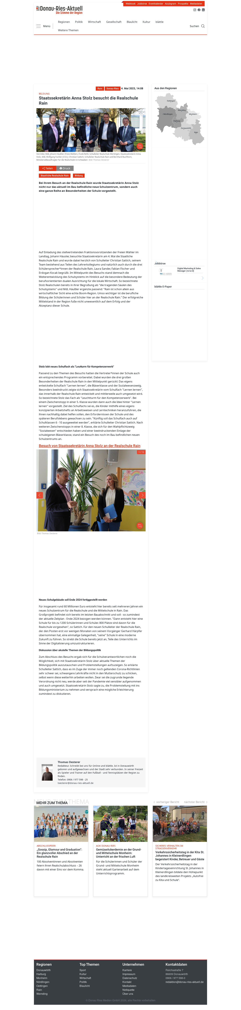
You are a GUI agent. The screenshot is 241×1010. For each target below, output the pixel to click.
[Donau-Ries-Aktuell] (59, 10)
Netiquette (128, 990)
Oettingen (42, 986)
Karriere (127, 970)
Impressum (128, 974)
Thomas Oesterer (69, 762)
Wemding (42, 994)
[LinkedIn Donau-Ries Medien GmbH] (203, 9)
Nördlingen (42, 982)
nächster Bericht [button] (194, 802)
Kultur (146, 22)
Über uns (127, 994)
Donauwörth (43, 970)
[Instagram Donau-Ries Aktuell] (194, 9)
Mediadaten (196, 3)
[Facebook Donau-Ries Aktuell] (199, 9)
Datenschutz (129, 978)
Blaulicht (132, 22)
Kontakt (126, 982)
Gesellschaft (113, 22)
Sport (83, 970)
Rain (39, 990)
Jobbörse (142, 3)
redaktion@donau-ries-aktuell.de (185, 982)
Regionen (64, 22)
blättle (159, 22)
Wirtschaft (94, 22)
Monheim (41, 978)
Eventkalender (156, 3)
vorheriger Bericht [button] (167, 802)
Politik (79, 22)
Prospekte (183, 3)
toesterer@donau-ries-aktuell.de (75, 783)
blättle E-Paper (163, 286)
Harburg (41, 974)
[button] (58, 495)
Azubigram (170, 3)
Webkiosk (130, 3)
